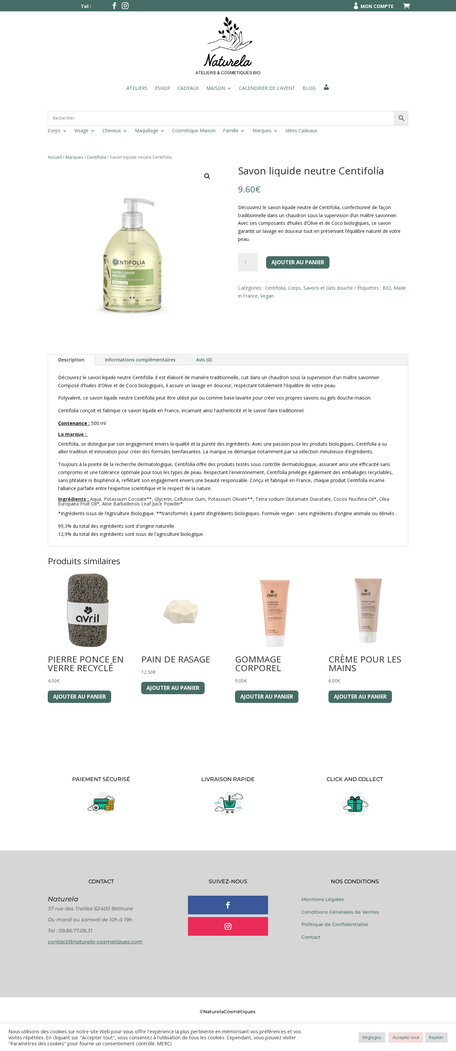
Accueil (55, 157)
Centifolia (96, 157)
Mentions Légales (322, 899)
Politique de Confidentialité (334, 924)
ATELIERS (137, 88)
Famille (230, 131)
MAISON (215, 88)
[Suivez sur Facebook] (228, 905)
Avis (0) (204, 359)
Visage (81, 131)
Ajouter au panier (297, 262)
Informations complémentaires (140, 359)
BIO (387, 288)
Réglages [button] (372, 1037)
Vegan (267, 296)
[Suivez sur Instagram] (228, 926)
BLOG (308, 88)
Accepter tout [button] (406, 1037)
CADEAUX (188, 88)
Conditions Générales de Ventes (340, 912)
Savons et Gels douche (328, 288)
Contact (310, 937)
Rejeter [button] (436, 1037)
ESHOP (162, 88)
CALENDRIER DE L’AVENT (267, 88)
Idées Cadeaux (301, 131)
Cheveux (111, 131)
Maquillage (146, 131)
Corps (54, 131)
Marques (261, 131)
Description (71, 359)
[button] (207, 176)
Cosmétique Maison (194, 131)
